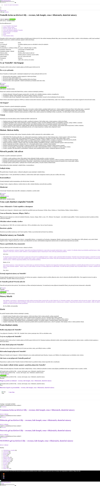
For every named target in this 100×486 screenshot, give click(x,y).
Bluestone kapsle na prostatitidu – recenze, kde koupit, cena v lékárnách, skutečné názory (27, 387)
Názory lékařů (6, 33)
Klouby (5, 454)
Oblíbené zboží (7, 458)
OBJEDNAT (12, 19)
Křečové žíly (3, 10)
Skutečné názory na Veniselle (10, 31)
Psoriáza (5, 464)
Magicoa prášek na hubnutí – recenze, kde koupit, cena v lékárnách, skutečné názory (25, 380)
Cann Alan (11, 392)
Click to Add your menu (11, 5)
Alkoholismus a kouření (9, 450)
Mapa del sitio (77, 471)
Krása (4, 456)
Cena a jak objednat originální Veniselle (13, 30)
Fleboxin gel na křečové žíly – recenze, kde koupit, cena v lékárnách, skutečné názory (35, 420)
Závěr (4, 34)
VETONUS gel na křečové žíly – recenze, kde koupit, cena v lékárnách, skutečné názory (36, 441)
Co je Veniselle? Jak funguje (10, 26)
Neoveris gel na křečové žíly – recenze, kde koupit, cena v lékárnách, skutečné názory (35, 430)
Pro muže (5, 463)
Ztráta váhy (6, 468)
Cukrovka (5, 451)
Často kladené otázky (8, 35)
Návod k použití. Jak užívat (10, 28)
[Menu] (0, 8)
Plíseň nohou (6, 461)
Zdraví (4, 467)
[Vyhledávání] (15, 2)
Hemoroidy (6, 453)
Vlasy (4, 465)
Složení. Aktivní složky (9, 27)
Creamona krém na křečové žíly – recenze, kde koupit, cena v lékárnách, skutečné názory (37, 410)
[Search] (0, 9)
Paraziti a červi (6, 460)
